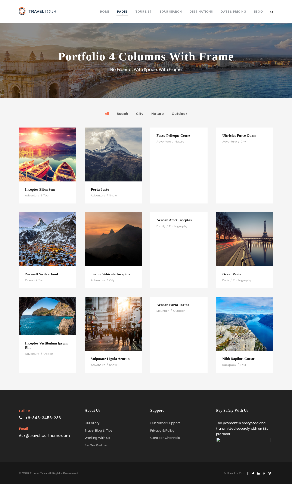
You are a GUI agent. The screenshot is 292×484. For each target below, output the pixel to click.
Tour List (143, 11)
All (107, 113)
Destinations (201, 11)
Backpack (229, 365)
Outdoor (179, 113)
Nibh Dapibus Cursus (238, 359)
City (140, 113)
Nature (157, 113)
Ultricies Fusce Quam (239, 136)
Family (160, 226)
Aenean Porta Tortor (172, 305)
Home (104, 11)
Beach (122, 113)
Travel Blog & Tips (98, 430)
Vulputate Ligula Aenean (110, 359)
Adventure (32, 195)
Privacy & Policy (162, 430)
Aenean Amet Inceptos (174, 220)
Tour (46, 195)
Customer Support (165, 423)
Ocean (30, 280)
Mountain (162, 311)
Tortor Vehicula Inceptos (110, 274)
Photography (178, 226)
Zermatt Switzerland (41, 274)
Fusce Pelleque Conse (173, 136)
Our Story (92, 423)
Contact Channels (165, 437)
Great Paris (231, 274)
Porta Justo (100, 189)
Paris (225, 280)
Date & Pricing (233, 11)
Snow (113, 195)
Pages (122, 11)
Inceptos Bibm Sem (40, 189)
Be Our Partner (96, 445)
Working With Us (97, 437)
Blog (258, 11)
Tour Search (170, 11)
